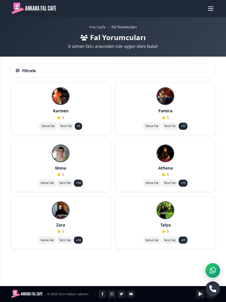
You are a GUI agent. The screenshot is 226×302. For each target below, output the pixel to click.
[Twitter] (121, 294)
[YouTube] (131, 294)
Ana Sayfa (97, 26)
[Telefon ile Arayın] (212, 288)
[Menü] (210, 8)
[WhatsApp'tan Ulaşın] (212, 270)
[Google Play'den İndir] (200, 294)
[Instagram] (112, 294)
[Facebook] (102, 294)
